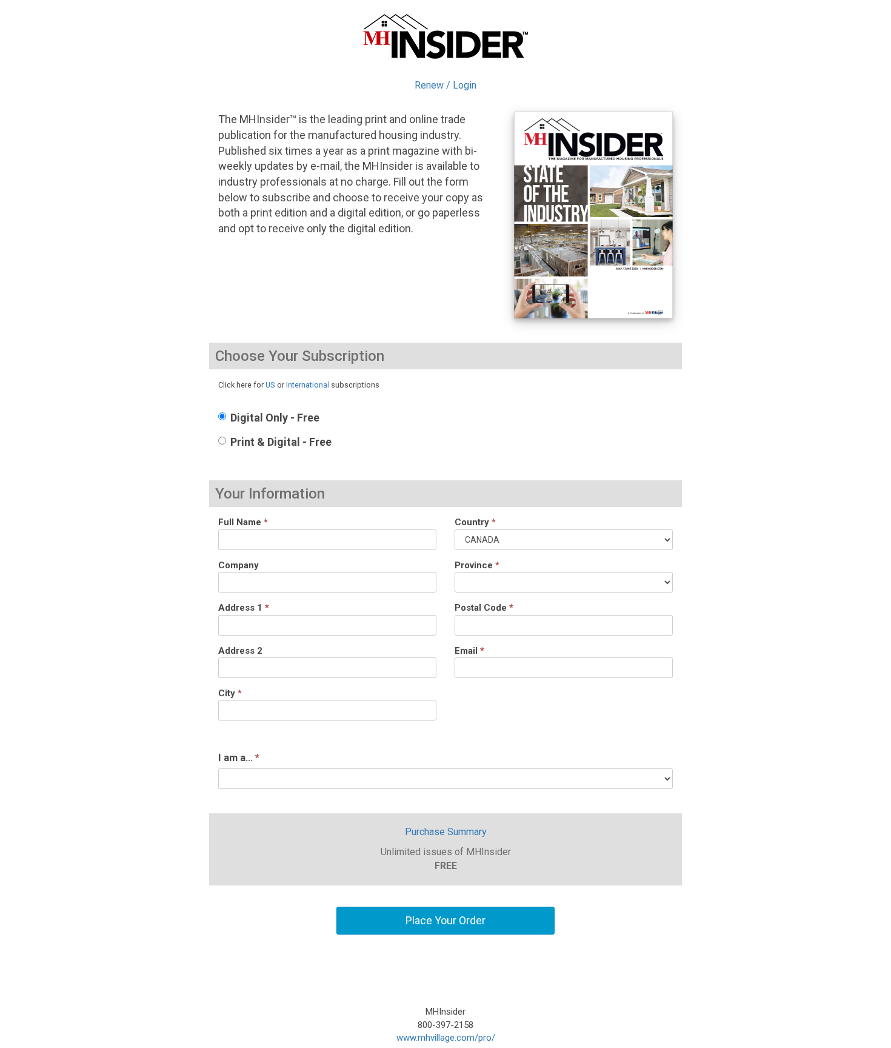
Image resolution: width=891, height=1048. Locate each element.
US (270, 384)
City (230, 693)
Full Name (243, 522)
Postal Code (484, 607)
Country (475, 522)
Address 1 (243, 607)
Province (477, 565)
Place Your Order (445, 920)
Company (238, 565)
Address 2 (240, 650)
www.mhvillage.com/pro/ (445, 1037)
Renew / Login (445, 85)
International (307, 384)
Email (469, 650)
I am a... (238, 758)
